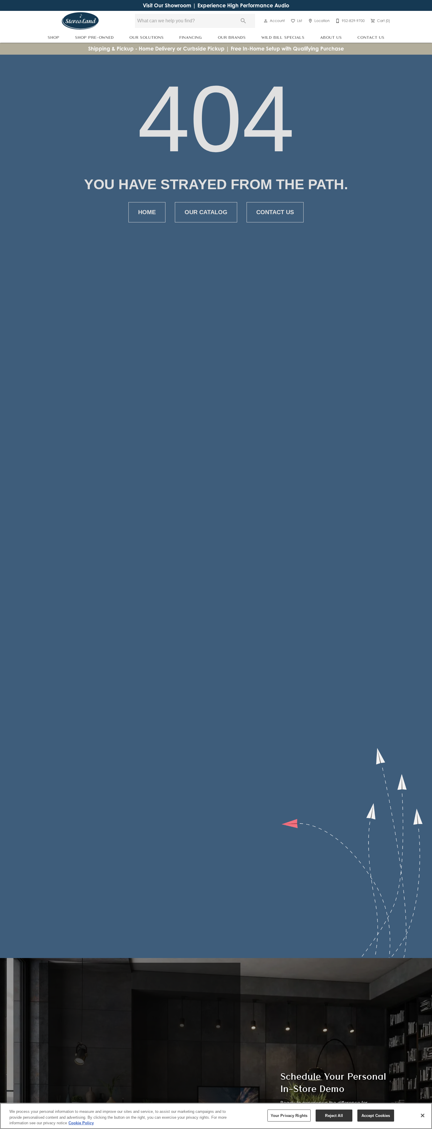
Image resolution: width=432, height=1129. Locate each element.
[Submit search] (243, 21)
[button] (265, 20)
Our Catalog (206, 212)
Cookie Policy (81, 1123)
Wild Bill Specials (282, 37)
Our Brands (232, 37)
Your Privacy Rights (289, 1115)
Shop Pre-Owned (94, 37)
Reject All (334, 1115)
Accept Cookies (375, 1115)
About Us (331, 37)
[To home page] (80, 21)
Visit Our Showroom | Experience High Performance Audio (216, 5)
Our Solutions (146, 37)
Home (147, 212)
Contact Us (370, 37)
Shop (53, 37)
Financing (190, 37)
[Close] (422, 1115)
